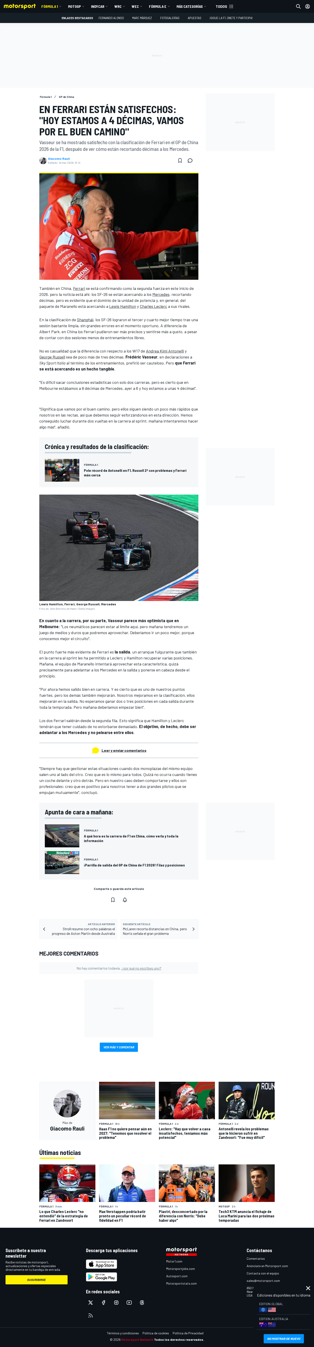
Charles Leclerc (153, 306)
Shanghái (85, 319)
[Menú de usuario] (307, 6)
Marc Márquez (142, 18)
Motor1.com (174, 1261)
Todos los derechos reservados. (179, 1339)
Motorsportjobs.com (180, 1269)
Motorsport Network (137, 1339)
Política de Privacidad (188, 1333)
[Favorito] (180, 160)
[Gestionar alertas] (124, 899)
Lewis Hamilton (122, 306)
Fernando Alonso (111, 18)
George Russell (52, 356)
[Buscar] (298, 6)
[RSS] (90, 1315)
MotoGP (74, 6)
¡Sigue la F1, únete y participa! (231, 18)
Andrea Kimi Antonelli (165, 350)
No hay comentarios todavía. (119, 968)
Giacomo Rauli (59, 158)
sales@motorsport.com (263, 1281)
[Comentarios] (191, 160)
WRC (118, 6)
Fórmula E (157, 6)
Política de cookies (156, 1333)
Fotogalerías (170, 18)
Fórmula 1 (49, 6)
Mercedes (160, 294)
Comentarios (256, 1258)
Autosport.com (177, 1276)
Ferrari (79, 288)
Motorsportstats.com (181, 1283)
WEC (135, 6)
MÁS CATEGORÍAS (190, 6)
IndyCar (97, 6)
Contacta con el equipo (263, 1273)
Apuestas (194, 18)
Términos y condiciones (123, 1333)
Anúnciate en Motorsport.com (267, 1266)
